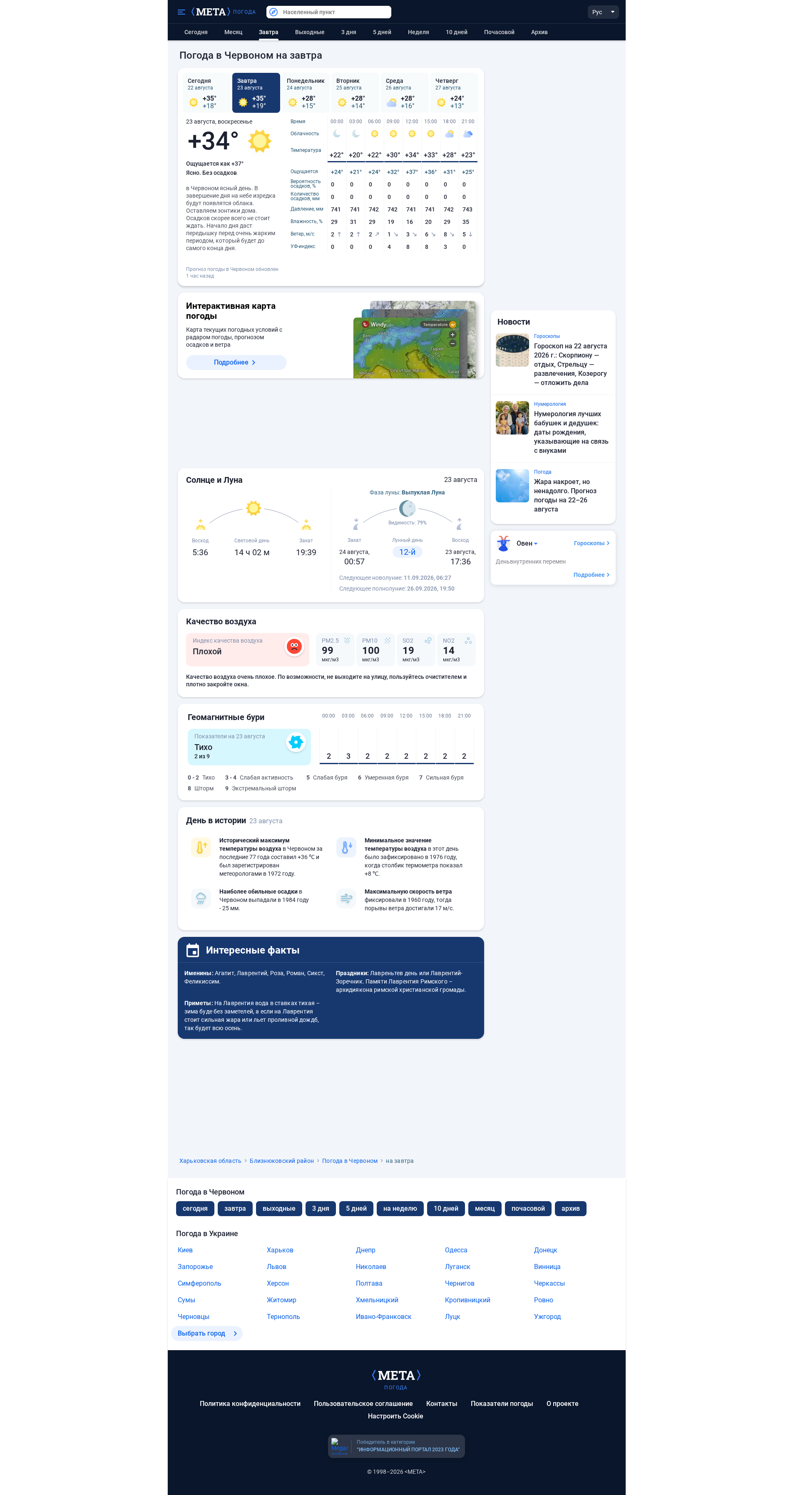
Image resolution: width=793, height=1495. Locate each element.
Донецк (545, 1250)
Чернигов (460, 1283)
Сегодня (196, 32)
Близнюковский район (282, 1160)
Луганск (457, 1267)
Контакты (441, 1404)
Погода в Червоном (350, 1160)
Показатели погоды (502, 1404)
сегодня (195, 1208)
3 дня (348, 32)
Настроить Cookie (395, 1416)
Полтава (369, 1283)
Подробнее (231, 362)
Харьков (280, 1250)
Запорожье (195, 1267)
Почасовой (499, 32)
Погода (244, 12)
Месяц (233, 32)
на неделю (400, 1208)
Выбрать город (201, 1333)
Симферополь (199, 1283)
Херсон (278, 1283)
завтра (235, 1208)
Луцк (452, 1317)
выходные (310, 32)
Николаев (371, 1267)
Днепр (365, 1250)
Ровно (543, 1300)
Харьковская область (210, 1160)
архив (539, 32)
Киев (185, 1250)
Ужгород (547, 1317)
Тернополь (283, 1317)
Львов (276, 1267)
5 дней (382, 32)
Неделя (418, 32)
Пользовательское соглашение (363, 1404)
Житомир (281, 1300)
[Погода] (396, 1375)
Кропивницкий (467, 1300)
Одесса (456, 1250)
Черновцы (193, 1317)
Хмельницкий (377, 1300)
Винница (547, 1267)
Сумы (186, 1300)
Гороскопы (589, 543)
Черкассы (549, 1283)
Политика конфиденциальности (250, 1404)
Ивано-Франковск (384, 1317)
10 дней (456, 32)
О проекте (563, 1404)
